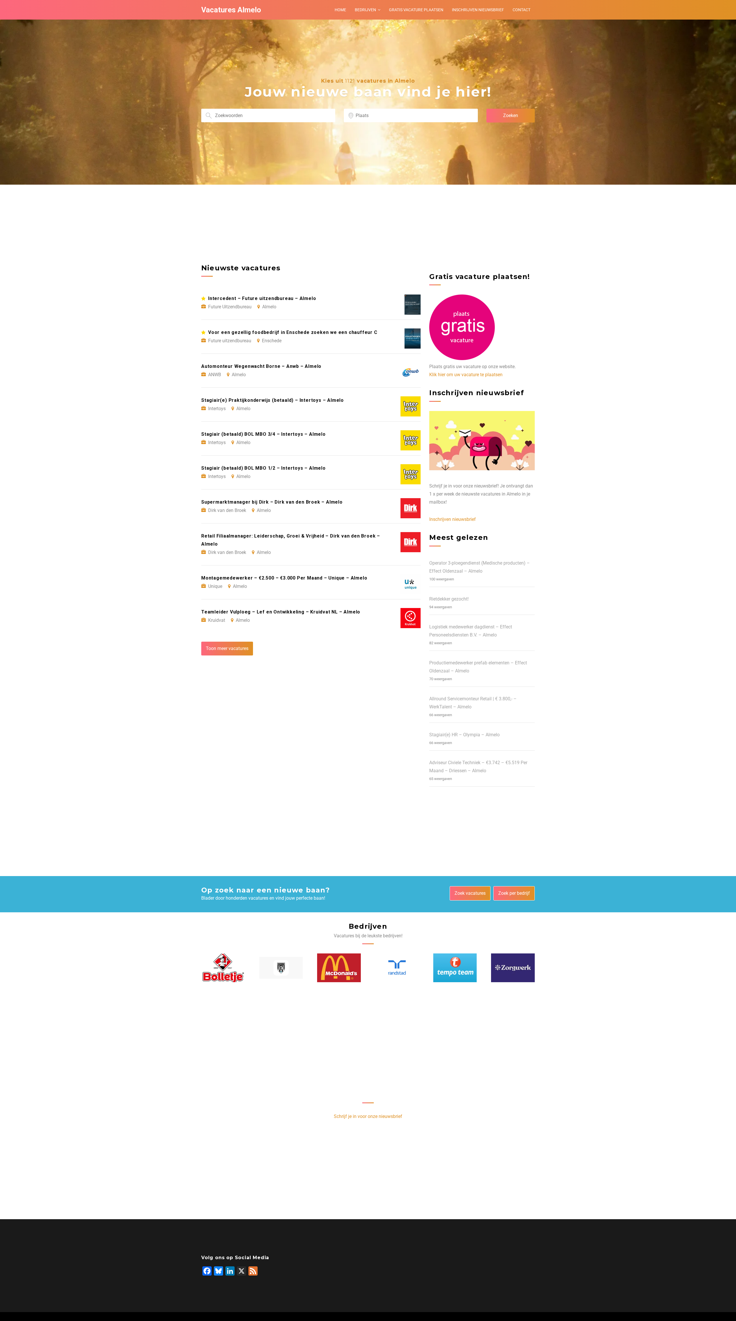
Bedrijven (365, 9)
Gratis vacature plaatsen (416, 9)
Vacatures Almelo (231, 10)
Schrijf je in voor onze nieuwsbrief (368, 1116)
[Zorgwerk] (513, 968)
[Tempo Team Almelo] (455, 968)
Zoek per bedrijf (514, 893)
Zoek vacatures (470, 893)
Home (340, 9)
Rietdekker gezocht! (449, 599)
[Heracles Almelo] (281, 968)
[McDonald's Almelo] (339, 968)
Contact (521, 9)
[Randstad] (397, 967)
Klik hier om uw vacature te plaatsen (466, 374)
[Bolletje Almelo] (223, 967)
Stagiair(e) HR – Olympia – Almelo (464, 734)
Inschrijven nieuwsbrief (478, 9)
